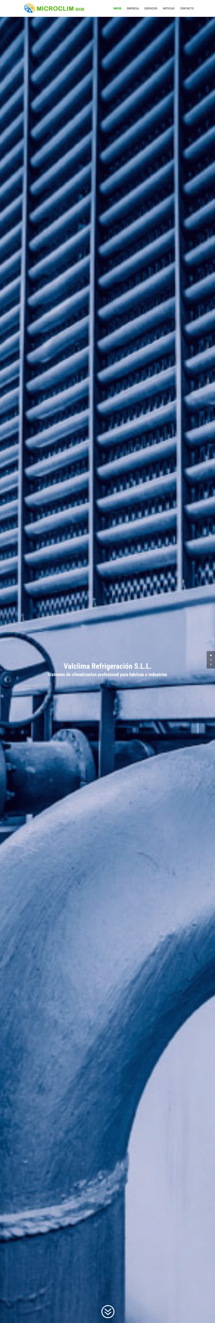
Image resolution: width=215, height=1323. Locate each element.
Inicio (117, 8)
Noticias (169, 8)
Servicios (150, 8)
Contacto (187, 8)
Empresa (133, 8)
